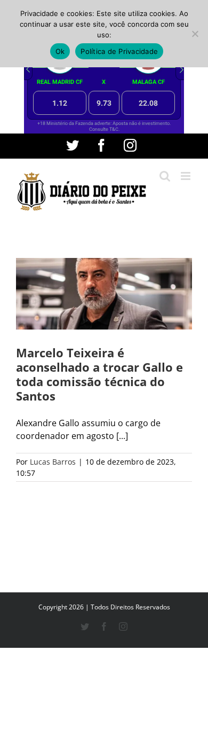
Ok (60, 51)
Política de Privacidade (119, 51)
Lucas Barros (53, 462)
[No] (194, 33)
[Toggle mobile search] (164, 176)
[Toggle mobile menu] (186, 176)
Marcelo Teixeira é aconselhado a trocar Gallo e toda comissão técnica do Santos (99, 374)
